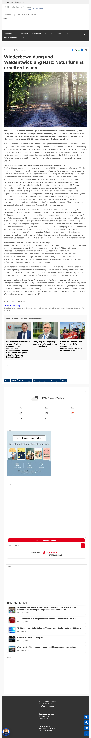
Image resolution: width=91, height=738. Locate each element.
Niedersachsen (21, 50)
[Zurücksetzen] (86, 733)
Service (58, 33)
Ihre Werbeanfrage (46, 706)
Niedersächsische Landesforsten (47, 381)
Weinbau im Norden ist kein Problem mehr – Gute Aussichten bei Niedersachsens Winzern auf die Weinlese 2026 (72, 346)
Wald (64, 381)
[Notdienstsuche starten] (82, 545)
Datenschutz (44, 716)
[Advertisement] (43, 24)
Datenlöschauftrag (46, 714)
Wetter (67, 33)
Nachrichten (9, 33)
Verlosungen (22, 33)
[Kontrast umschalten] (86, 728)
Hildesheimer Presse (47, 701)
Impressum (43, 718)
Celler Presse (44, 726)
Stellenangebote (45, 704)
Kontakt (25, 37)
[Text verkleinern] (86, 722)
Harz (7, 381)
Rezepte (48, 33)
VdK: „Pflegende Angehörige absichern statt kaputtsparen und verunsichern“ (45, 344)
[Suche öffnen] (85, 35)
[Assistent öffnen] (6, 732)
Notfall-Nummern (11, 37)
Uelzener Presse (45, 731)
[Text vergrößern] (86, 717)
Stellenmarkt (36, 33)
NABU (14, 381)
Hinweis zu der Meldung (12, 306)
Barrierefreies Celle (47, 728)
